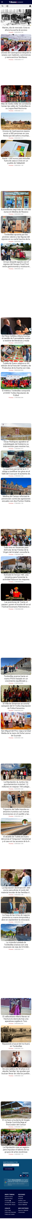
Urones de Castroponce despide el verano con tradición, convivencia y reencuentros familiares (16, 54)
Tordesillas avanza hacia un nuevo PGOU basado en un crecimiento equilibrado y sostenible (16, 679)
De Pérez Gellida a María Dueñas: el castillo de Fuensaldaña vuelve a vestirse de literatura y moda (16, 338)
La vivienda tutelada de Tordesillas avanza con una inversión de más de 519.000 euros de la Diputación (16, 946)
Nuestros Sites (9, 1198)
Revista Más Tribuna (10, 1204)
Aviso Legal (8, 1210)
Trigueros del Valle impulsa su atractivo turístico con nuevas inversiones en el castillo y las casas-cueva (16, 813)
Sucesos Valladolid (23, 1202)
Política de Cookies (10, 1214)
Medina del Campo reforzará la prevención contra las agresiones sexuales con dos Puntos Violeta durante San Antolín (16, 500)
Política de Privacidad (10, 1212)
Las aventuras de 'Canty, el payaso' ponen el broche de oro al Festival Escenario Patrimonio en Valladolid (16, 605)
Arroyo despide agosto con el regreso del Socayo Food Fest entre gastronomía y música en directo (16, 265)
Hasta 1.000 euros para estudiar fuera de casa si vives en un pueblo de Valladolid (16, 160)
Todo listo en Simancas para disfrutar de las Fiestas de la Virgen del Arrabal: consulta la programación (16, 551)
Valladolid (20, 1196)
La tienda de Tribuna (10, 1202)
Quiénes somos (9, 1196)
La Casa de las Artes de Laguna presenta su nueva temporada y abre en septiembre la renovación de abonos (16, 918)
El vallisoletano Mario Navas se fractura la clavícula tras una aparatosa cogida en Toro (16, 1018)
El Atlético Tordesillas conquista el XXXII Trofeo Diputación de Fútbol (16, 392)
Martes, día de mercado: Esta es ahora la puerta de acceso (16, 28)
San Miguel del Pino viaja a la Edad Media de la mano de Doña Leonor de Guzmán (16, 733)
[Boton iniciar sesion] (30, 6)
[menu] (2, 2)
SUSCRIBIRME (9, 1169)
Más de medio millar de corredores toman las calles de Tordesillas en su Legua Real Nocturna (16, 106)
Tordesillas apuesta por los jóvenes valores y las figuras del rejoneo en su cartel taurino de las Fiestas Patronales (16, 238)
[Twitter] (24, 1175)
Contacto (7, 1200)
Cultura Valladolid (22, 1204)
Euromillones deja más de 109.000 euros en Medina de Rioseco (16, 210)
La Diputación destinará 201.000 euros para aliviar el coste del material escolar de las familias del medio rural (16, 891)
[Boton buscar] (2, 6)
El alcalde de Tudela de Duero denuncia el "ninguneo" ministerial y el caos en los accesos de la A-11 (16, 840)
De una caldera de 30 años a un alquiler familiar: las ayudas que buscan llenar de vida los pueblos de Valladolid (16, 1072)
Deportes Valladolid (23, 1210)
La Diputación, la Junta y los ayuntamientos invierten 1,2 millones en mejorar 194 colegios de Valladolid (16, 785)
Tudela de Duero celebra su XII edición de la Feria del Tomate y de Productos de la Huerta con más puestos (16, 367)
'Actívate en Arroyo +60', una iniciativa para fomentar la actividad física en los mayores (16, 577)
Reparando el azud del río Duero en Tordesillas (16, 1045)
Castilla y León (22, 1200)
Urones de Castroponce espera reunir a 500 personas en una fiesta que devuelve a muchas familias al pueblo (16, 134)
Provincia (11, 32)
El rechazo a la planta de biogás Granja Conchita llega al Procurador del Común (16, 1122)
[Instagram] (27, 1175)
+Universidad (21, 1212)
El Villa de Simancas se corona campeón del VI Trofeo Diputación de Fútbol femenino (16, 705)
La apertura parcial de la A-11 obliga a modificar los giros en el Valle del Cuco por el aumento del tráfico (16, 472)
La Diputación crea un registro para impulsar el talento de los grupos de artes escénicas (16, 1149)
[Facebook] (20, 1175)
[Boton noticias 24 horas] (7, 6)
